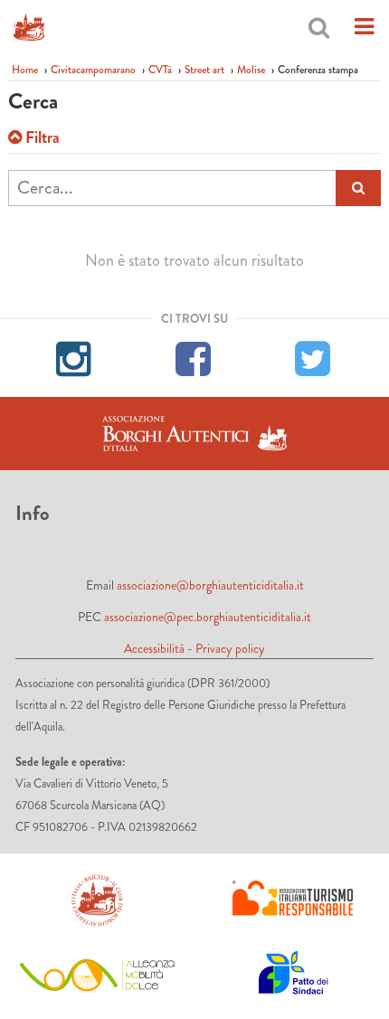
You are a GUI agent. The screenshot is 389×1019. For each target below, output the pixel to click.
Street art (204, 69)
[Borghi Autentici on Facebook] (194, 356)
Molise (251, 69)
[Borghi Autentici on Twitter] (314, 356)
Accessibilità (154, 648)
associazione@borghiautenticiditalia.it (210, 585)
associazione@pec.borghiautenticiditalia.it (207, 617)
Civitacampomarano (93, 69)
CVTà (160, 69)
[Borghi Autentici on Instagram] (75, 356)
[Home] (29, 27)
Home (25, 69)
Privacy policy (230, 648)
